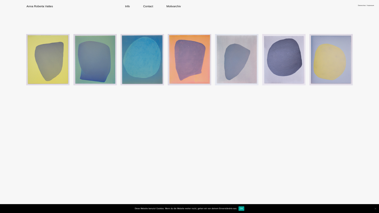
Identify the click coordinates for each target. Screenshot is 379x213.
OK (241, 208)
